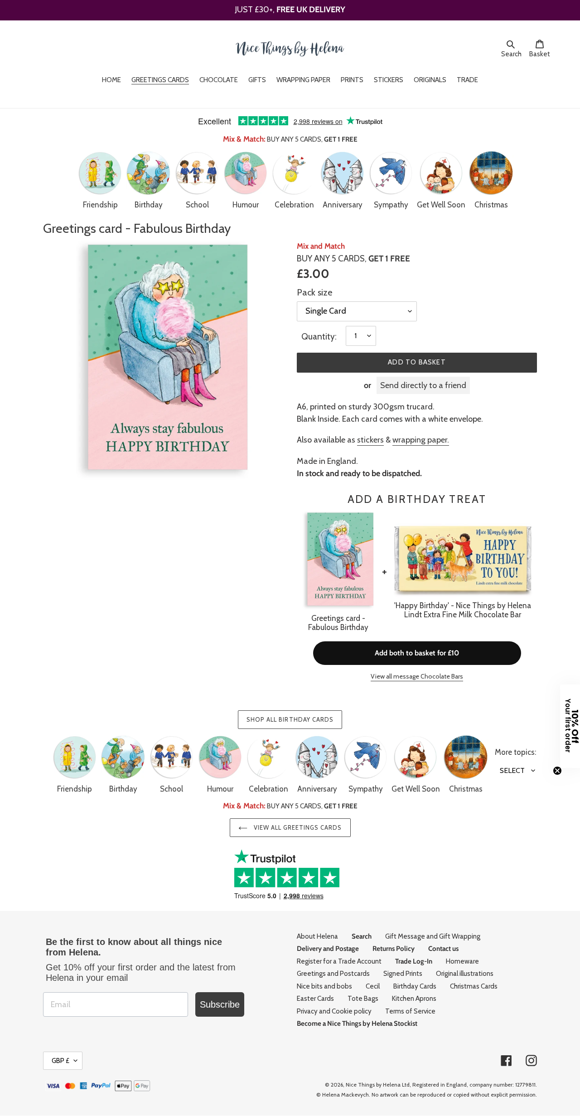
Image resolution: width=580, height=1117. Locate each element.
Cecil (373, 986)
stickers (370, 440)
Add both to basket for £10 (417, 653)
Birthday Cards (414, 986)
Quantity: (319, 336)
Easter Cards (315, 998)
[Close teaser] (557, 770)
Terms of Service (410, 1011)
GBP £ (60, 1061)
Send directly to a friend (423, 385)
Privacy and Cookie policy (334, 1011)
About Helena (317, 936)
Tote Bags (363, 998)
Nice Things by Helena (373, 1084)
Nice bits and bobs (324, 986)
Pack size (314, 292)
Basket (542, 53)
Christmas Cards (474, 986)
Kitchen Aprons (414, 998)
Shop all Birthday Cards (290, 719)
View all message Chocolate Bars (417, 676)
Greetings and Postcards (333, 973)
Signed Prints (402, 973)
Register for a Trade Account (339, 961)
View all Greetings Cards (297, 827)
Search (512, 53)
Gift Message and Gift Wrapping (432, 936)
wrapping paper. (420, 440)
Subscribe (220, 1004)
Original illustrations (464, 973)
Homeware (462, 961)
